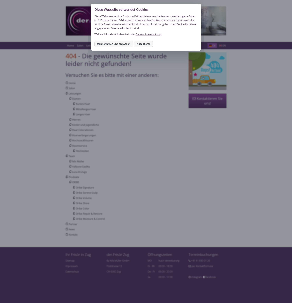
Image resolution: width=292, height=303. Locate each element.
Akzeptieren (144, 44)
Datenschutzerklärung (148, 34)
